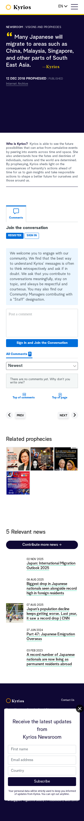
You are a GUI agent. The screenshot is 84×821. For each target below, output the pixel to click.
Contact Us (67, 700)
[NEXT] (68, 411)
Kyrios (22, 7)
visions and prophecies (43, 27)
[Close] (80, 709)
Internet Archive (17, 83)
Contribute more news (42, 545)
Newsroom (14, 27)
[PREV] (16, 411)
